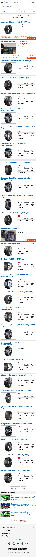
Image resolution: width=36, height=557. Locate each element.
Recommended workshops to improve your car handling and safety (22, 513)
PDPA (23, 552)
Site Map (28, 552)
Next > (24, 488)
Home (2, 6)
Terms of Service (10, 552)
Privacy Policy (18, 552)
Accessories (9, 6)
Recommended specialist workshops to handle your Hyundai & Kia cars (23, 505)
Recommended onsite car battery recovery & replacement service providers (23, 497)
